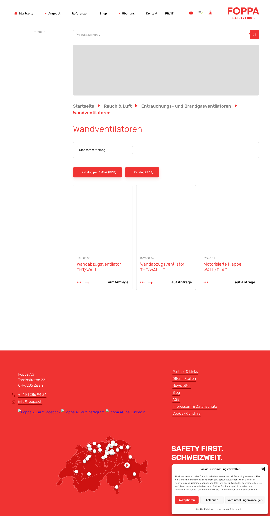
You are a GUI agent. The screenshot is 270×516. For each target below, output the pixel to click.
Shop (103, 13)
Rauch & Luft (118, 106)
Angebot (54, 13)
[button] (262, 469)
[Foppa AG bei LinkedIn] (125, 412)
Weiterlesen (79, 282)
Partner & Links (185, 371)
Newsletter (181, 385)
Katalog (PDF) (143, 172)
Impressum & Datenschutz (228, 509)
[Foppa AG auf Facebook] (39, 412)
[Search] (254, 34)
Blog (176, 392)
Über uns (128, 13)
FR (167, 13)
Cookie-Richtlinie (205, 509)
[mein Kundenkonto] (210, 13)
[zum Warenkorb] (191, 13)
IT (172, 13)
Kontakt (151, 13)
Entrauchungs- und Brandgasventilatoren (186, 106)
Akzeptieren (187, 500)
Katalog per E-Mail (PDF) (98, 172)
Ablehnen (212, 500)
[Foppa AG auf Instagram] (83, 412)
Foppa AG (243, 13)
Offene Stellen (184, 378)
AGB (176, 399)
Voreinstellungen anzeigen (244, 500)
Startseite (26, 13)
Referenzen (80, 13)
